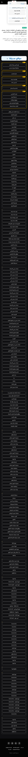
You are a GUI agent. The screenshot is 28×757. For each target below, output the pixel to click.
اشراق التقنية (14, 114)
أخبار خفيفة (24, 27)
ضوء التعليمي (14, 94)
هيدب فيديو (14, 175)
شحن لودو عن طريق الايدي (14, 350)
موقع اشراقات (14, 100)
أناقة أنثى (14, 151)
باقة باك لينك (14, 79)
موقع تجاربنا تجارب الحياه (14, 414)
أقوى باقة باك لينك (14, 408)
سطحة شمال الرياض (14, 507)
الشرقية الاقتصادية (14, 133)
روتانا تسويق (14, 160)
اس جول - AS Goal (14, 618)
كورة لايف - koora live (14, 698)
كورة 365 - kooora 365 (14, 615)
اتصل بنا (9, 749)
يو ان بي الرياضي (14, 251)
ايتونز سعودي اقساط (14, 287)
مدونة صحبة (14, 196)
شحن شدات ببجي (14, 341)
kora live (14, 626)
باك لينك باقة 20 (14, 402)
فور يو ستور (14, 314)
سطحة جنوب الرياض (14, 513)
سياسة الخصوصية (16, 749)
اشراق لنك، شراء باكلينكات (14, 223)
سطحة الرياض (14, 495)
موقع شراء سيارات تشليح (14, 528)
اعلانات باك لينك (14, 423)
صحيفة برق (14, 97)
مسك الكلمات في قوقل (14, 111)
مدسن (14, 157)
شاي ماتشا (14, 384)
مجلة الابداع (14, 163)
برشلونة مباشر (14, 441)
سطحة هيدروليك (14, 504)
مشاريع (14, 420)
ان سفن (14, 117)
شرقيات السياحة (14, 199)
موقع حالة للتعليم (14, 254)
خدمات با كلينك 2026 (14, 411)
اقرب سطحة (14, 516)
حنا (14, 378)
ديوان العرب (14, 417)
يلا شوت (14, 431)
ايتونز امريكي (14, 284)
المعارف (14, 172)
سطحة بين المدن (14, 501)
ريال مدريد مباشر (14, 444)
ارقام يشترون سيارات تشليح (14, 531)
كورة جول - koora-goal (14, 584)
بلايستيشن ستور (14, 359)
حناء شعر (14, 375)
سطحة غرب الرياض (14, 510)
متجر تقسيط (14, 302)
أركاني (14, 190)
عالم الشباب (14, 73)
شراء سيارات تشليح (14, 525)
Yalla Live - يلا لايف (14, 606)
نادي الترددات (14, 166)
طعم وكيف (14, 184)
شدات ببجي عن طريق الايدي (14, 320)
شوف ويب (14, 127)
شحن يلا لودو (14, 347)
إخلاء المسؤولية (9, 747)
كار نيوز (14, 145)
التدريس (14, 229)
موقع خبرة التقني (14, 148)
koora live (14, 594)
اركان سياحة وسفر (14, 106)
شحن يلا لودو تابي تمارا (14, 326)
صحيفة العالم (14, 263)
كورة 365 (14, 543)
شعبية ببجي (14, 353)
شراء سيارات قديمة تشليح (14, 537)
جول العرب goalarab (14, 549)
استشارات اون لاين (14, 169)
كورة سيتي (14, 546)
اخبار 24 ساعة (14, 257)
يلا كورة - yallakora (14, 612)
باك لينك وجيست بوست (14, 242)
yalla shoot (14, 434)
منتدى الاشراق (14, 235)
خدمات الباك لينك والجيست (14, 392)
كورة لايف (14, 629)
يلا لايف (14, 555)
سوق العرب (14, 398)
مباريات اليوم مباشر (14, 437)
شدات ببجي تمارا (14, 271)
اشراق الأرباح (14, 206)
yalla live (14, 573)
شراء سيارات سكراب (14, 522)
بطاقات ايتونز (14, 356)
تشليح (14, 519)
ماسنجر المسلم (14, 88)
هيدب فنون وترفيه (14, 260)
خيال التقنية (14, 124)
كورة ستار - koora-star (14, 581)
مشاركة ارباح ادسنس (14, 68)
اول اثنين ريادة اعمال (14, 65)
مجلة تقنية (14, 248)
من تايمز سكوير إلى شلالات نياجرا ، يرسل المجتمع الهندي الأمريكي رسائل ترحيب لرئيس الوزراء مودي (14, 32)
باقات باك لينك (14, 220)
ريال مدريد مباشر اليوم (14, 561)
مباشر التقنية (14, 193)
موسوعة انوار (14, 203)
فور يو (14, 338)
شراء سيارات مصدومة (14, 534)
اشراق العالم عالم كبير (14, 232)
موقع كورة (14, 668)
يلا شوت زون (14, 725)
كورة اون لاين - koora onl (14, 609)
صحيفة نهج (14, 142)
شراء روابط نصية (14, 217)
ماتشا (14, 381)
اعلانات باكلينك (14, 426)
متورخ (14, 154)
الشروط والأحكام (16, 747)
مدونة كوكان (14, 139)
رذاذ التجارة (14, 181)
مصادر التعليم (14, 245)
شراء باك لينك (14, 211)
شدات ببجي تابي (14, 277)
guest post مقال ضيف (14, 395)
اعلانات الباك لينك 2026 (14, 238)
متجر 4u (14, 317)
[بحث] (2, 2)
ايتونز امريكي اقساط (14, 332)
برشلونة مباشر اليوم (14, 564)
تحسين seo (14, 82)
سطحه (14, 498)
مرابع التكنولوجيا (14, 121)
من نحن (22, 747)
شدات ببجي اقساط (14, 268)
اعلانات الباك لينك (14, 226)
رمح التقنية (14, 178)
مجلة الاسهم (14, 130)
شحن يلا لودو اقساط (14, 290)
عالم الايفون (14, 136)
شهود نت (14, 187)
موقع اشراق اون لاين (14, 103)
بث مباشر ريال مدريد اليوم (14, 552)
